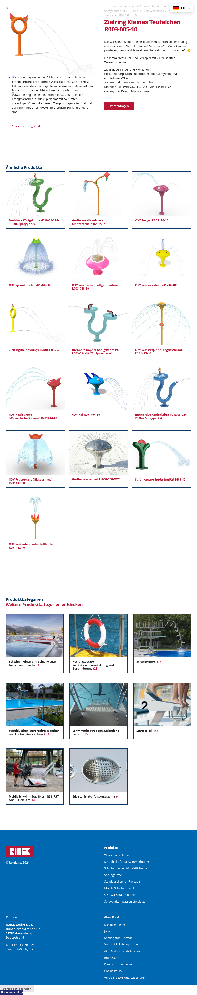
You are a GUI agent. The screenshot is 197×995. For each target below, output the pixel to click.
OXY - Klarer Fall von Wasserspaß (144, 11)
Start (107, 6)
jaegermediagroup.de (21, 963)
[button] (7, 8)
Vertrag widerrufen (17, 989)
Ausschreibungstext (26, 126)
